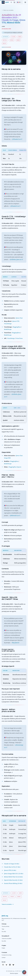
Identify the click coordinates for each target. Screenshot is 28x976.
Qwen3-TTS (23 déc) (10, 870)
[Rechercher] (11, 2)
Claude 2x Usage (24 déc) (11, 864)
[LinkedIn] (10, 964)
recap (4, 43)
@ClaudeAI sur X (17, 139)
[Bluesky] (13, 964)
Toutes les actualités (6, 938)
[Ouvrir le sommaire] (24, 972)
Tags (3, 929)
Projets (3, 948)
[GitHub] (3, 964)
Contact (3, 957)
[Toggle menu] (25, 2)
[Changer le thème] (14, 2)
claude (13, 36)
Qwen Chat (19, 318)
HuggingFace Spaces (15, 467)
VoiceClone (19, 338)
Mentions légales (14, 973)
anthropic (5, 36)
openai (11, 40)
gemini (18, 40)
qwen (19, 36)
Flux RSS (4, 931)
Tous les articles (5, 926)
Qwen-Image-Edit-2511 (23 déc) (13, 873)
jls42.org (5, 916)
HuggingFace (17, 327)
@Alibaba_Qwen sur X (16, 259)
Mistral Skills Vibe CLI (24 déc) (13, 877)
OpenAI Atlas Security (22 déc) (13, 880)
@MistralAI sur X (15, 515)
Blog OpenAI (15, 643)
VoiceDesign (11, 338)
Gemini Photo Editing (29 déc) (13, 883)
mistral (5, 40)
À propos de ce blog (6, 955)
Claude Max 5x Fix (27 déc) (12, 867)
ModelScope (7, 329)
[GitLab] (6, 964)
